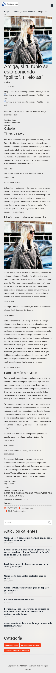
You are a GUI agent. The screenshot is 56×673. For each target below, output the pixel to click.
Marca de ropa (11, 645)
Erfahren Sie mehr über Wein (19, 599)
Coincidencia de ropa (30, 645)
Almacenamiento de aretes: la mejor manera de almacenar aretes (28, 624)
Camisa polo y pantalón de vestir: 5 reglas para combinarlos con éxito (28, 539)
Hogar (6, 11)
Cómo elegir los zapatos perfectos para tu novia (25, 577)
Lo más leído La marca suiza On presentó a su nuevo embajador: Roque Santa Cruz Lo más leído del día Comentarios (27, 552)
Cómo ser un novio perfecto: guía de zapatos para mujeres (26, 588)
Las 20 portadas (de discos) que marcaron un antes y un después (26, 565)
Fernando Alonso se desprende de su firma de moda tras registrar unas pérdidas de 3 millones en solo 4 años (26, 611)
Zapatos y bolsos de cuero (23, 11)
